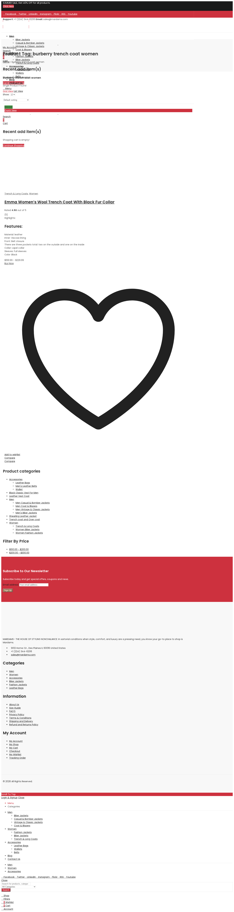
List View (18, 91)
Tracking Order (17, 757)
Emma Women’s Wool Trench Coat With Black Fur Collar (59, 202)
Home (6, 61)
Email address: (11, 584)
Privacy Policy (16, 714)
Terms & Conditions (20, 717)
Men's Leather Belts (26, 486)
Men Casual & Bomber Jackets (33, 502)
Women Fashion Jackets (29, 532)
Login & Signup (9, 797)
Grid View (8, 91)
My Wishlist (15, 754)
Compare (9, 458)
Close (21, 797)
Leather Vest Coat (19, 496)
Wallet (19, 489)
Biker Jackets (16, 681)
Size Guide (15, 707)
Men (11, 499)
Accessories (15, 479)
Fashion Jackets (18, 684)
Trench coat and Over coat (24, 519)
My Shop (14, 744)
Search (6, 890)
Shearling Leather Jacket (23, 516)
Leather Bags (23, 482)
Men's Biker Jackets (26, 512)
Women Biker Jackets (27, 529)
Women (33, 193)
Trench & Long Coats (16, 193)
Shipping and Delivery (21, 721)
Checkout (14, 751)
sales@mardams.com (23, 654)
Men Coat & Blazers (26, 506)
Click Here (8, 6)
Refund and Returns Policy (23, 724)
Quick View (10, 110)
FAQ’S (12, 711)
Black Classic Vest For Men (23, 492)
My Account (16, 741)
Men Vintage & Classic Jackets (33, 509)
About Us (14, 704)
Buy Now (9, 263)
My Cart (13, 747)
